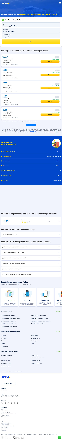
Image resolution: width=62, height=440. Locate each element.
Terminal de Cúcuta (5, 360)
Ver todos (58, 311)
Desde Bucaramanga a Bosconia (8, 323)
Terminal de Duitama (6, 366)
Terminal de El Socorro (6, 358)
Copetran (3, 335)
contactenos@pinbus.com (53, 131)
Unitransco (3, 338)
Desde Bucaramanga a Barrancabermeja (10, 318)
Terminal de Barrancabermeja (38, 358)
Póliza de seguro (4, 427)
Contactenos (3, 430)
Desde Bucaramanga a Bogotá (8, 321)
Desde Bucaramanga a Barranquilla (39, 318)
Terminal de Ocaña (35, 360)
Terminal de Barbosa (6, 363)
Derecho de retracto (5, 424)
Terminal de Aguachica (36, 363)
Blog (2, 409)
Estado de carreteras (5, 412)
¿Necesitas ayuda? (8, 383)
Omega (3, 343)
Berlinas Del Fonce (35, 338)
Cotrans (3, 340)
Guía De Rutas (9, 371)
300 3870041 (33, 131)
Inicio (3, 371)
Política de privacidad (5, 416)
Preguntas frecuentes (5, 415)
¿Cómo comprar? (4, 410)
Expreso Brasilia (34, 335)
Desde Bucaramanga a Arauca (8, 315)
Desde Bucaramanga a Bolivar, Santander (40, 321)
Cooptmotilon (4, 346)
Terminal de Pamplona (6, 355)
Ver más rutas (31, 125)
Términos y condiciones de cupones (8, 413)
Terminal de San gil (35, 355)
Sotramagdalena (35, 340)
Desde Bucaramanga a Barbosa (38, 315)
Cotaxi (32, 343)
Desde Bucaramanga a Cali (37, 323)
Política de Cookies (5, 429)
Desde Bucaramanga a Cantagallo (9, 326)
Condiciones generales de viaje (7, 426)
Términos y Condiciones (6, 423)
